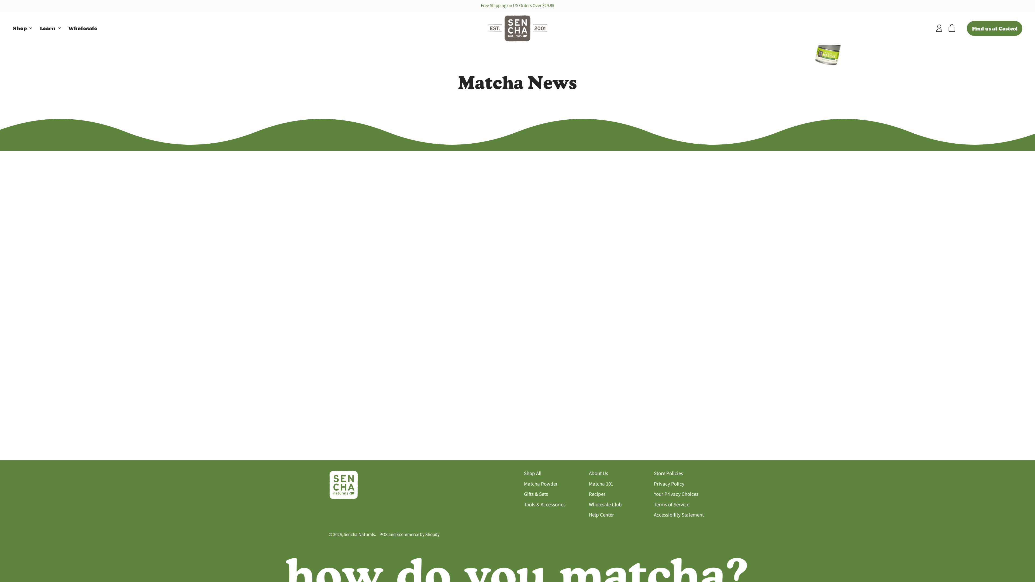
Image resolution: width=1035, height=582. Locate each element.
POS (384, 534)
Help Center (601, 515)
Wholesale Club (605, 504)
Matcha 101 (601, 484)
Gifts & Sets (536, 494)
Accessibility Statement (679, 515)
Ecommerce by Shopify (418, 534)
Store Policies (668, 473)
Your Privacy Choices (676, 494)
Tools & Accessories (544, 504)
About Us (598, 473)
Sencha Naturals (359, 534)
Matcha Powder (541, 484)
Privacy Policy (669, 484)
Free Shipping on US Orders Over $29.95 (517, 5)
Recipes (597, 494)
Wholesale (82, 28)
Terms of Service (671, 504)
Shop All (532, 473)
